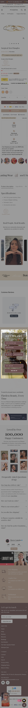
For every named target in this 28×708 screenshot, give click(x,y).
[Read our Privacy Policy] (22, 360)
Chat (19, 700)
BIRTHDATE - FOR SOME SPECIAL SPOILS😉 (13, 362)
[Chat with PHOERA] (24, 701)
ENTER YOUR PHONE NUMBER (10, 350)
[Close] (25, 331)
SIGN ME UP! (14, 370)
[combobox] (8, 354)
